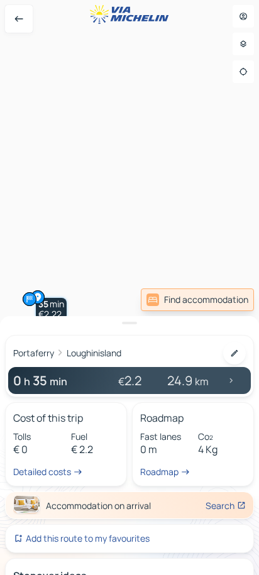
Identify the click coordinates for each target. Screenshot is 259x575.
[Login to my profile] (243, 16)
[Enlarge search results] (129, 323)
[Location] (243, 71)
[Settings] (243, 44)
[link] (197, 299)
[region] (129, 287)
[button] (51, 309)
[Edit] (234, 353)
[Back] (19, 19)
